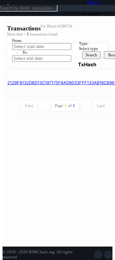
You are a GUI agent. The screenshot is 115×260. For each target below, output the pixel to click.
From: (17, 40)
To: (25, 52)
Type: (84, 43)
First (29, 105)
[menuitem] (99, 14)
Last (101, 105)
